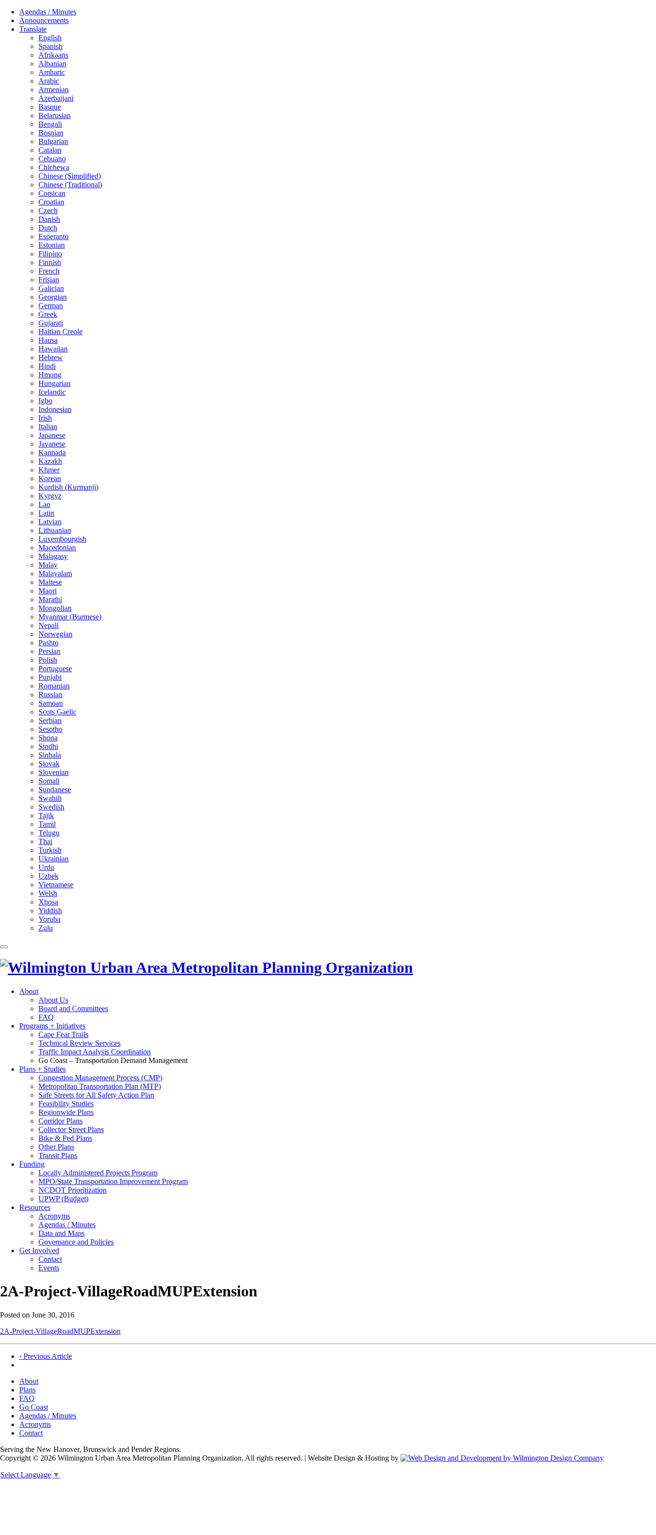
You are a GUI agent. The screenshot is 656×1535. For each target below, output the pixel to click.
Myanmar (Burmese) (69, 617)
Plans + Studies (42, 1069)
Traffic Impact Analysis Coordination (94, 1052)
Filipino (50, 254)
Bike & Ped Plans (65, 1138)
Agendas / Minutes (47, 12)
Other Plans (56, 1147)
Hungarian (54, 383)
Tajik (46, 815)
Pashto (48, 643)
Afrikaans (53, 55)
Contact (50, 1259)
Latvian (49, 522)
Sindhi (48, 746)
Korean (49, 478)
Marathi (50, 599)
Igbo (45, 401)
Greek (47, 314)
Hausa (48, 340)
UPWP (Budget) (63, 1199)
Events (48, 1268)
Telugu (49, 833)
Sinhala (49, 755)
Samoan (50, 703)
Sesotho (50, 729)
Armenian (53, 89)
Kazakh (50, 461)
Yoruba (49, 919)
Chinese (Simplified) (69, 176)
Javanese (51, 444)
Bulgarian (53, 141)
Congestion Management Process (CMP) (100, 1078)
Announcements (44, 20)
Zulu (45, 928)
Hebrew (50, 357)
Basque (49, 107)
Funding (32, 1164)
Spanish (50, 46)
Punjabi (49, 677)
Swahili (49, 798)
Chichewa (53, 167)
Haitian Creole (60, 331)
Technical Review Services (79, 1043)
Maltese (50, 582)
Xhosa (48, 902)
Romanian (54, 686)
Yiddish (50, 910)
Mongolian (55, 608)
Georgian (52, 297)
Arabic (48, 81)
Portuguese (55, 669)
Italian (47, 427)
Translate (33, 29)
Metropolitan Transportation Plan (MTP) (99, 1086)
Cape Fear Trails (63, 1034)
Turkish (49, 850)
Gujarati (50, 323)
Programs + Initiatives (52, 1026)
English (49, 38)
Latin (46, 513)
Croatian (51, 202)
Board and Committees (73, 1008)
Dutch (47, 228)
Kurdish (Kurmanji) (68, 487)
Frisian (48, 280)
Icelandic (52, 392)
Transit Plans (57, 1155)
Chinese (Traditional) (70, 185)
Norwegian (55, 634)
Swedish (51, 807)
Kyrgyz (49, 496)
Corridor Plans (60, 1121)
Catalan (49, 150)
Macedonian (57, 548)
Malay (48, 565)
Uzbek (48, 876)
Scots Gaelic (57, 712)
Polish (47, 660)
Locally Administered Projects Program (98, 1173)
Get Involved (39, 1250)
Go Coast (33, 1407)
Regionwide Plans (66, 1112)
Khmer (49, 470)
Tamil (47, 824)
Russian (50, 694)
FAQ (46, 1017)
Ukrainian (53, 859)
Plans (27, 1390)
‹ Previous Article (45, 1356)
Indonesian (55, 409)
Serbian (49, 720)
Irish (45, 418)
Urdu (46, 867)
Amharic (51, 72)
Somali (49, 781)
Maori (47, 591)
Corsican (51, 193)
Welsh (47, 893)
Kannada (52, 452)
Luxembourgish (62, 539)
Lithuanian (54, 530)
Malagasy (53, 556)
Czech (48, 210)
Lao (44, 504)
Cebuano (52, 159)
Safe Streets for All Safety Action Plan (96, 1095)
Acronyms (54, 1216)
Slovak (49, 764)
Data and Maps (61, 1233)
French (49, 271)
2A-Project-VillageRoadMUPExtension (60, 1331)
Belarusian (54, 115)
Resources (34, 1207)
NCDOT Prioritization (72, 1190)
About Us (53, 1000)
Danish (49, 219)
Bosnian (50, 133)
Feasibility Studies (66, 1104)
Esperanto (53, 236)
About (28, 991)
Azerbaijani (55, 98)
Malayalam (55, 573)
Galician (51, 288)
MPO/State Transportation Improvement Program (113, 1181)
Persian (49, 651)
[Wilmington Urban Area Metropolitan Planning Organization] (206, 967)
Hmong (49, 375)
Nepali (48, 625)
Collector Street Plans (71, 1129)
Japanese (51, 435)
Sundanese (54, 790)
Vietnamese (55, 885)
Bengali (50, 124)
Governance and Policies (76, 1242)
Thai (45, 841)
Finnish (49, 262)
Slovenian (53, 772)
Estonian (51, 245)
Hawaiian (53, 349)
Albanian (52, 64)
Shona (48, 738)
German (50, 306)
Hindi (47, 366)
